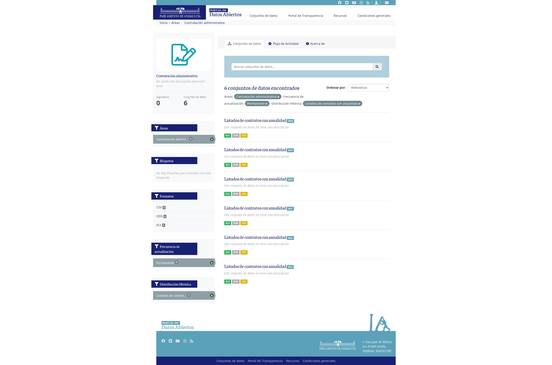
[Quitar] (278, 96)
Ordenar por (335, 87)
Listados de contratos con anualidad (255, 120)
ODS (235, 135)
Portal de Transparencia (305, 16)
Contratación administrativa (204, 23)
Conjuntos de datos (263, 16)
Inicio (164, 23)
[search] (377, 66)
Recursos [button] (340, 16)
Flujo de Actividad (285, 44)
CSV (244, 135)
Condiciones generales (374, 16)
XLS (228, 135)
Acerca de (317, 44)
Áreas (175, 23)
